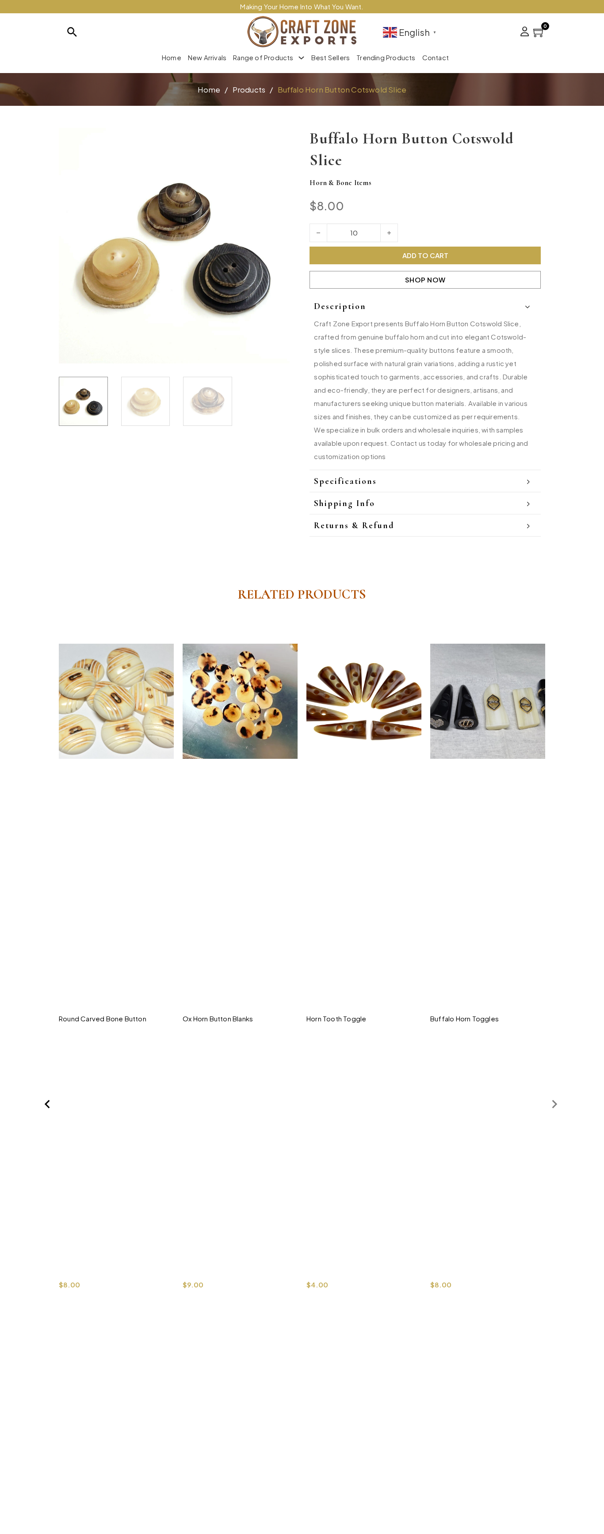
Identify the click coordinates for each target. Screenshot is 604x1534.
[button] (282, 140)
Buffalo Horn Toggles (464, 1018)
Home (171, 57)
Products (249, 89)
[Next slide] (554, 1104)
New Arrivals (207, 57)
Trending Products (385, 57)
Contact (435, 57)
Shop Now (425, 279)
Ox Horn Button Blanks (218, 1018)
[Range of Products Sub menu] (301, 57)
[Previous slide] (48, 1104)
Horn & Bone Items (340, 182)
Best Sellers (330, 57)
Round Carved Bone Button (102, 1018)
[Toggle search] (72, 32)
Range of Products (263, 57)
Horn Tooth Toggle (336, 1018)
